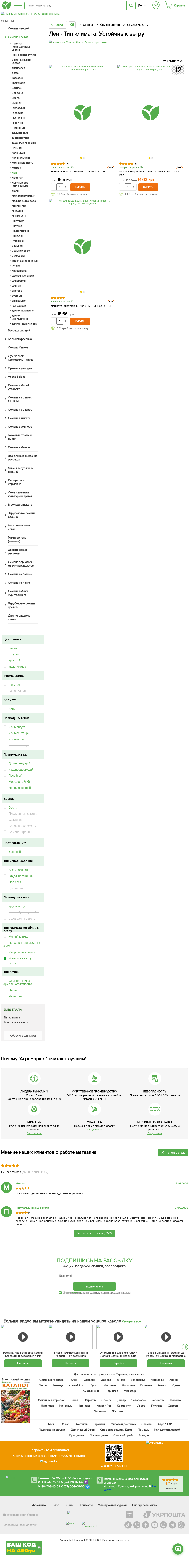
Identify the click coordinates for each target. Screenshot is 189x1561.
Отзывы (146, 1424)
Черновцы (84, 1406)
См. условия (34, 1133)
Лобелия (17, 177)
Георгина (17, 122)
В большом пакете (20, 505)
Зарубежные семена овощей (21, 515)
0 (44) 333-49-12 (49, 1482)
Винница (58, 1385)
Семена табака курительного (18, 593)
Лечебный (16, 775)
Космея (16, 167)
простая (14, 684)
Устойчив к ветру (20, 958)
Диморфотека (20, 137)
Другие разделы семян (19, 617)
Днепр (120, 1380)
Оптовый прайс (123, 1435)
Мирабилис (19, 215)
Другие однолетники (24, 323)
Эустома (17, 295)
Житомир (129, 1391)
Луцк (93, 1385)
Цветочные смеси (23, 275)
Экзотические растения (17, 551)
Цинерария (19, 280)
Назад (58, 25)
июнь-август (17, 727)
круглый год (17, 906)
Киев (74, 1380)
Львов (43, 1385)
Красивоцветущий (21, 769)
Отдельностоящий (21, 876)
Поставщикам (99, 1435)
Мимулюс (17, 210)
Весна (13, 807)
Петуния (17, 225)
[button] (81, 158)
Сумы (176, 1385)
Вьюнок (16, 102)
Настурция (18, 220)
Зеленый (15, 851)
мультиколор (17, 666)
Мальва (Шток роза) (24, 200)
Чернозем (15, 996)
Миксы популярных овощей (20, 470)
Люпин (16, 190)
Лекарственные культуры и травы (20, 494)
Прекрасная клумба (24, 54)
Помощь (143, 1430)
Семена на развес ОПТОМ (20, 399)
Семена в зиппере (20, 427)
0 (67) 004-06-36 (73, 1486)
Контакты (81, 1424)
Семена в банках (19, 447)
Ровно (162, 1385)
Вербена (17, 92)
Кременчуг (124, 1406)
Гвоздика (17, 112)
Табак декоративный (25, 260)
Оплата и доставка (123, 1424)
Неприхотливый (20, 787)
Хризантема (19, 270)
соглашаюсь (73, 1292)
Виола (16, 97)
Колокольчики (21, 157)
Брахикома (18, 82)
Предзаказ (76, 1435)
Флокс (16, 265)
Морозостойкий (19, 781)
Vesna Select (16, 377)
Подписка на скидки (51, 1430)
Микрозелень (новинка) (17, 539)
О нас (65, 1424)
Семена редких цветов (21, 61)
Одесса (106, 1380)
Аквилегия (18, 68)
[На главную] (6, 5)
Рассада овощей (19, 330)
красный (14, 660)
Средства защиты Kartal (116, 1430)
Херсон (174, 1380)
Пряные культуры (20, 368)
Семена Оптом (18, 347)
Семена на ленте (19, 583)
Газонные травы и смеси (20, 437)
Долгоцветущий (19, 763)
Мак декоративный (23, 195)
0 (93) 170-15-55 (72, 1482)
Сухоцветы (18, 255)
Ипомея (17, 147)
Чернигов (112, 1391)
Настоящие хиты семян (19, 527)
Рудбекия (18, 240)
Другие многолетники (20, 317)
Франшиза (39, 1505)
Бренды (144, 1435)
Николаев (110, 1385)
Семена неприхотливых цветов (21, 46)
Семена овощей (18, 28)
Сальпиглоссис (21, 250)
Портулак (17, 235)
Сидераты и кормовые (16, 482)
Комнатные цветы (22, 162)
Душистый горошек (24, 142)
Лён (14, 172)
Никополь (128, 1385)
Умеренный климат (22, 952)
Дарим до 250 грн (83, 1430)
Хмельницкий (91, 1391)
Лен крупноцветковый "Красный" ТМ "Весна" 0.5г (81, 305)
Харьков (89, 1380)
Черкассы (157, 1380)
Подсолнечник (21, 230)
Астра (15, 73)
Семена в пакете (19, 418)
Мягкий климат (19, 936)
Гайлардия (18, 107)
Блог (51, 1424)
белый (13, 648)
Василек (17, 87)
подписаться (94, 1286)
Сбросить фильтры (23, 1035)
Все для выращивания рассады (22, 457)
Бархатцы (17, 77)
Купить (80, 187)
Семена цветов (18, 37)
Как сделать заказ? (167, 1430)
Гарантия (99, 1424)
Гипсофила (18, 127)
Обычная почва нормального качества (17, 982)
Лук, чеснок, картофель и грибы (21, 358)
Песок (13, 990)
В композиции (18, 869)
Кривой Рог (76, 1385)
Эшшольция (19, 300)
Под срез (15, 882)
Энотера (17, 290)
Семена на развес (20, 410)
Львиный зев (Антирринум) (20, 184)
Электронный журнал (112, 1505)
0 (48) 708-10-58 (49, 1486)
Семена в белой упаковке (18, 387)
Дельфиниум (20, 132)
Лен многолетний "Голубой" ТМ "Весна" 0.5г (78, 171)
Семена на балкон (20, 574)
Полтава (146, 1385)
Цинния (16, 285)
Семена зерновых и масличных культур (21, 564)
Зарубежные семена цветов (21, 605)
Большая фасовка (20, 339)
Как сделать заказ (144, 1505)
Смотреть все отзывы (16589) (94, 1233)
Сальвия (17, 245)
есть (12, 708)
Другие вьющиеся (23, 310)
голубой (14, 654)
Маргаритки (19, 205)
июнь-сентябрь (19, 733)
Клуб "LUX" (165, 1424)
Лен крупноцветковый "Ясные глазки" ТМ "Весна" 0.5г (149, 173)
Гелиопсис (18, 117)
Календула (18, 152)
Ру (140, 6)
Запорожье (138, 1380)
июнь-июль (16, 739)
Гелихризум (19, 305)
